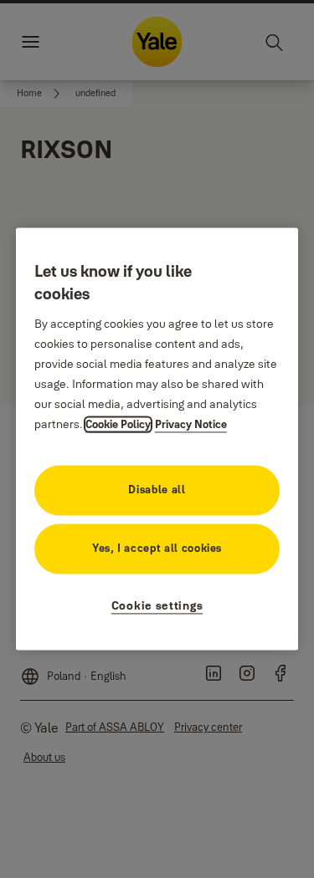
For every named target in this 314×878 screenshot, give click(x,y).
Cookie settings (157, 606)
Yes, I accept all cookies (157, 548)
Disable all (156, 490)
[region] (157, 438)
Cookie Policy (118, 424)
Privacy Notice (191, 424)
